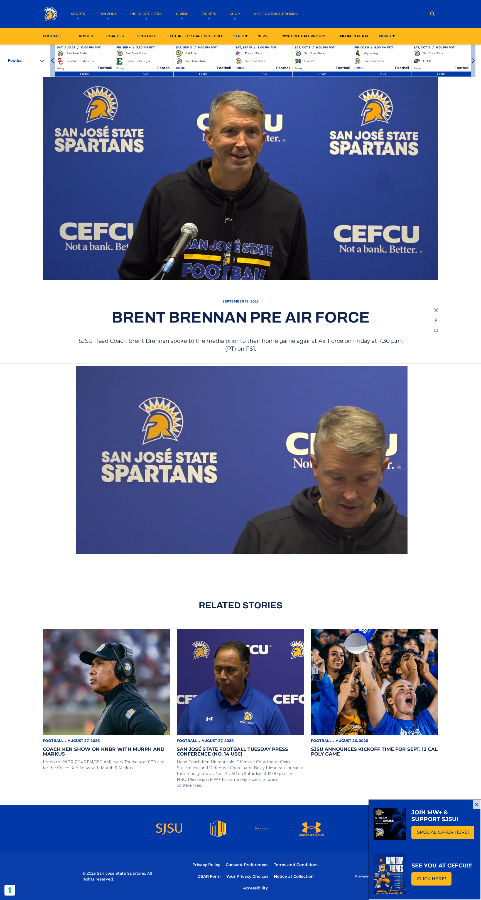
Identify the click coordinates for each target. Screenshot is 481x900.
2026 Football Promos (275, 13)
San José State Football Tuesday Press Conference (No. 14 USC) (232, 751)
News (263, 36)
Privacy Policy (206, 864)
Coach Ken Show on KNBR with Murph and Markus (104, 751)
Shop (235, 14)
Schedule (146, 36)
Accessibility (255, 888)
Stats (238, 36)
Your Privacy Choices (247, 876)
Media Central (354, 36)
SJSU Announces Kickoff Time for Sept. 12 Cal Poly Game (374, 751)
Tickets (209, 14)
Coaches (115, 36)
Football (53, 740)
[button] (52, 61)
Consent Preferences (247, 864)
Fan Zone (108, 14)
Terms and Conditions (296, 864)
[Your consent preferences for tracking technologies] (9, 890)
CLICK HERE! (434, 880)
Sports (78, 14)
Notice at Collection (294, 876)
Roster (86, 36)
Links (84, 74)
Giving (182, 14)
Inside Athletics (146, 14)
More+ (385, 36)
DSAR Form (209, 876)
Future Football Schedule (196, 36)
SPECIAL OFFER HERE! (445, 834)
